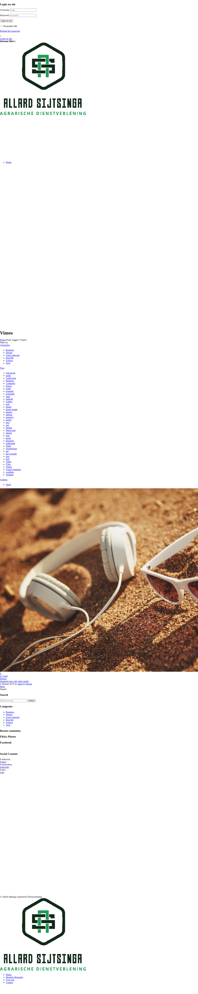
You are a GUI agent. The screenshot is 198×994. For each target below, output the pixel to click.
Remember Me (10, 26)
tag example (11, 454)
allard (8, 484)
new (8, 422)
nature (8, 420)
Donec (9, 386)
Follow (3, 762)
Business (10, 350)
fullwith (9, 399)
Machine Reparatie (14, 977)
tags (7, 456)
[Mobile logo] (43, 969)
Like (2, 772)
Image (8, 407)
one (7, 425)
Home (8, 162)
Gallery (9, 401)
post (8, 435)
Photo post (11, 430)
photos (9, 433)
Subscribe (4, 767)
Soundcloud (11, 448)
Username (4, 10)
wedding (10, 472)
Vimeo (9, 467)
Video (8, 461)
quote (8, 438)
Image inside (11, 409)
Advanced (10, 373)
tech (8, 459)
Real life (9, 358)
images (9, 412)
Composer (10, 383)
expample (10, 394)
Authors (3, 479)
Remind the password (10, 31)
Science (9, 360)
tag (7, 451)
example (9, 391)
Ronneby (10, 441)
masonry (10, 417)
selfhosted (10, 443)
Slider (8, 446)
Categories (5, 345)
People (9, 428)
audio (8, 375)
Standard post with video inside (14, 681)
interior (9, 414)
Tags (2, 368)
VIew (8, 464)
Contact (9, 982)
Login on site (6, 21)
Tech (8, 363)
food (8, 396)
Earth (8, 388)
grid (7, 404)
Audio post (11, 378)
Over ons (10, 980)
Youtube (9, 475)
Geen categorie (13, 355)
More (2, 686)
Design (9, 352)
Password (4, 15)
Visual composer (13, 469)
